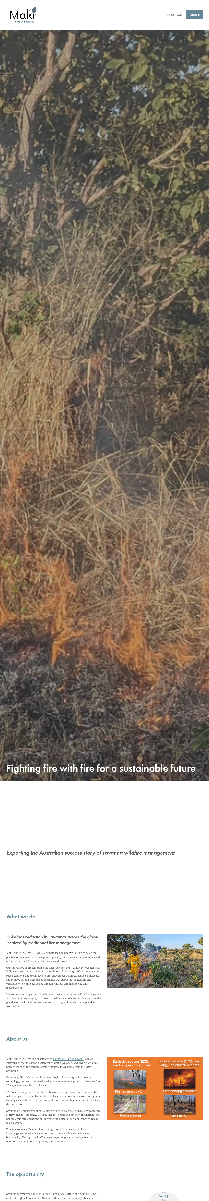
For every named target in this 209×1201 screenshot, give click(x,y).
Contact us (195, 14)
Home (170, 14)
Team (179, 14)
